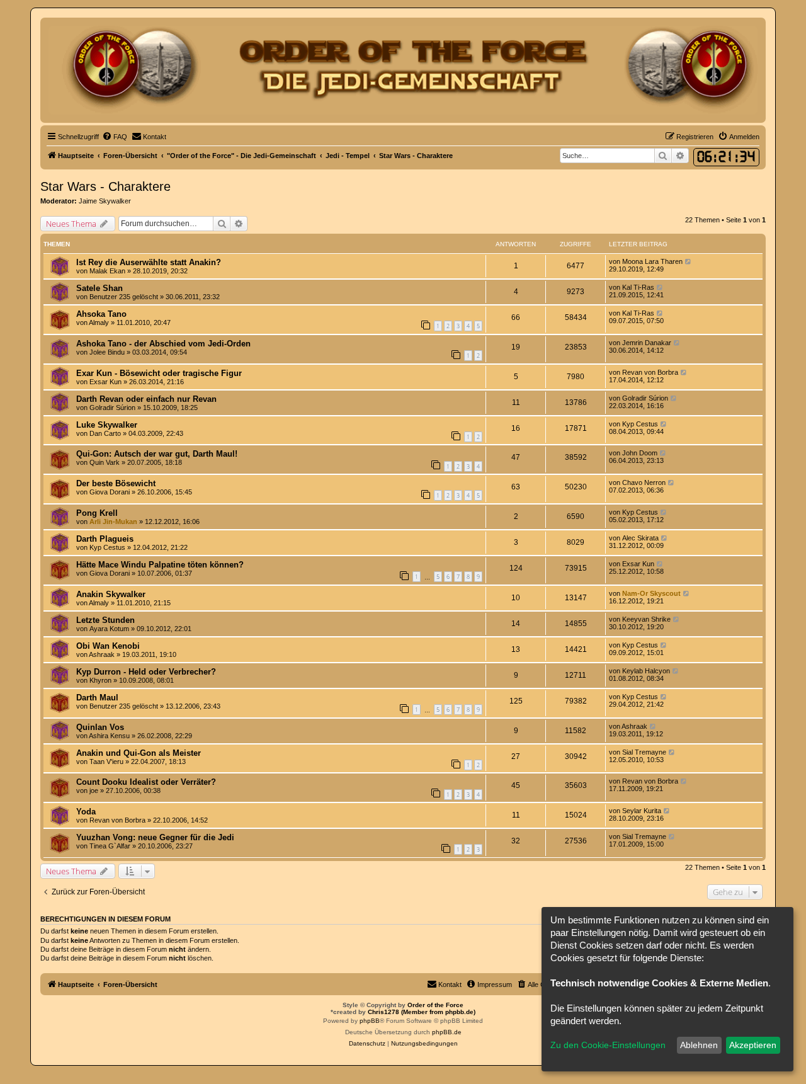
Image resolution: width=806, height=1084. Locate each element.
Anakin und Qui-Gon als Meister (138, 753)
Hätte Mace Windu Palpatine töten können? (160, 564)
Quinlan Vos (100, 727)
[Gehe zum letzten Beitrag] (688, 261)
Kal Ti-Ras (638, 287)
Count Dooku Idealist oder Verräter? (146, 782)
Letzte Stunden (105, 620)
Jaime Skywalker (105, 201)
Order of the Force (435, 1004)
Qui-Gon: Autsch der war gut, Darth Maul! (156, 454)
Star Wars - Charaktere (105, 186)
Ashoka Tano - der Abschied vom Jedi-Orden (163, 343)
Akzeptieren (752, 1045)
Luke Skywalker (106, 425)
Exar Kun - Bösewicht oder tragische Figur (159, 373)
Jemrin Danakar (646, 342)
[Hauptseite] (403, 70)
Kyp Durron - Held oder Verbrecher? (146, 671)
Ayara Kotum (109, 628)
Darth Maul (97, 697)
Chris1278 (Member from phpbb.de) (421, 1011)
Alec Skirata (640, 538)
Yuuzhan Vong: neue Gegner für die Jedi (155, 837)
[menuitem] (114, 136)
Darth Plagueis (104, 539)
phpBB (370, 1020)
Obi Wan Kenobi (108, 646)
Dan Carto (105, 433)
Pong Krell (97, 513)
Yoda (86, 811)
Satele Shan (99, 288)
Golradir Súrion (112, 407)
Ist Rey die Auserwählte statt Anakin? (148, 262)
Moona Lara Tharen (652, 261)
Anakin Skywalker (110, 594)
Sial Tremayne (644, 752)
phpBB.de (447, 1032)
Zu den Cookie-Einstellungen (608, 1045)
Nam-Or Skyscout (651, 593)
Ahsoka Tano (101, 314)
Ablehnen (699, 1045)
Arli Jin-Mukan (113, 521)
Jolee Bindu (107, 352)
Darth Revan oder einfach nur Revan (146, 399)
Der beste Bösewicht (116, 483)
